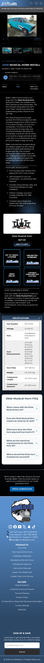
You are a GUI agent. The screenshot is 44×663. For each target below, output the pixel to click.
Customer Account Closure (22, 589)
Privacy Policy (22, 597)
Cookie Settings (22, 605)
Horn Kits (22, 548)
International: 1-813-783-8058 (23, 535)
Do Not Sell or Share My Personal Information (22, 601)
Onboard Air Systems (22, 564)
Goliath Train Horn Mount (22, 576)
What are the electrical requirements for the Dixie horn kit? (22, 443)
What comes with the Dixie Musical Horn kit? (22, 408)
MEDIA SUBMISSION (22, 489)
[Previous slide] (35, 43)
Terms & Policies (22, 593)
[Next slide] (39, 43)
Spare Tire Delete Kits (22, 572)
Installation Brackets (22, 556)
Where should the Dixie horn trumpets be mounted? (22, 455)
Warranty (22, 609)
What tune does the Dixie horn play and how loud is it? (22, 430)
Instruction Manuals (22, 568)
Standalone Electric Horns (22, 560)
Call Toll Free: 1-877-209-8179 (23, 532)
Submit (22, 652)
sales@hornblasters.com (23, 540)
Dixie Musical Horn (26, 100)
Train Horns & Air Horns (22, 552)
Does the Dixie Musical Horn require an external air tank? (22, 419)
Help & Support (22, 585)
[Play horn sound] (5, 77)
